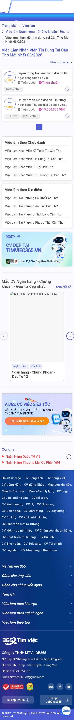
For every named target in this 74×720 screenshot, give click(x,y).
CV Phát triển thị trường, (19, 537)
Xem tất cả (63, 287)
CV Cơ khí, (9, 517)
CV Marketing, (34, 511)
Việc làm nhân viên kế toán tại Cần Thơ (33, 151)
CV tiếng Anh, (34, 478)
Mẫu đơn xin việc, (60, 484)
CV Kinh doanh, (12, 504)
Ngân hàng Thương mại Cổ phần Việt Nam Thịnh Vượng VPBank (41, 105)
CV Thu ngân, (11, 543)
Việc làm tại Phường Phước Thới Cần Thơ (34, 222)
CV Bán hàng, (11, 511)
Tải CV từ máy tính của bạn (27, 421)
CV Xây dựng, (56, 511)
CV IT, (30, 504)
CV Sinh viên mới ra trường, (21, 524)
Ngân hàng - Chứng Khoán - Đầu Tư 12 (33, 374)
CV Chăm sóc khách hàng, (53, 530)
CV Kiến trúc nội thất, (17, 530)
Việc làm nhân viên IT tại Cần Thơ (29, 167)
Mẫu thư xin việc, (14, 491)
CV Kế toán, (40, 498)
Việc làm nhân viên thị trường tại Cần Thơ (35, 175)
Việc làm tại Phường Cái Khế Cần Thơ (31, 198)
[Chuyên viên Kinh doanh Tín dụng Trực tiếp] (10, 104)
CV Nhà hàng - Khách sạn (39, 550)
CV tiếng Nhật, (34, 484)
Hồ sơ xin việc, (12, 478)
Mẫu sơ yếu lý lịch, (41, 491)
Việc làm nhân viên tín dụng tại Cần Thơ (34, 159)
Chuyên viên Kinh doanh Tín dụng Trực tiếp (42, 100)
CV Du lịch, (47, 537)
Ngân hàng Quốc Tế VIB (33, 78)
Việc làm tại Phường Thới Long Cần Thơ (33, 214)
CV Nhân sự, (45, 504)
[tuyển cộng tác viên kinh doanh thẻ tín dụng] (10, 77)
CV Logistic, (10, 550)
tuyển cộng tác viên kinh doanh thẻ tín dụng (43, 73)
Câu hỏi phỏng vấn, (15, 498)
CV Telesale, (32, 543)
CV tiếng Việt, (56, 478)
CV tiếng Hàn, (11, 484)
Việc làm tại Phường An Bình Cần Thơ (31, 206)
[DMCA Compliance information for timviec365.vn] (29, 687)
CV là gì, (62, 491)
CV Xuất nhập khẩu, (33, 517)
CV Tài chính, (53, 543)
